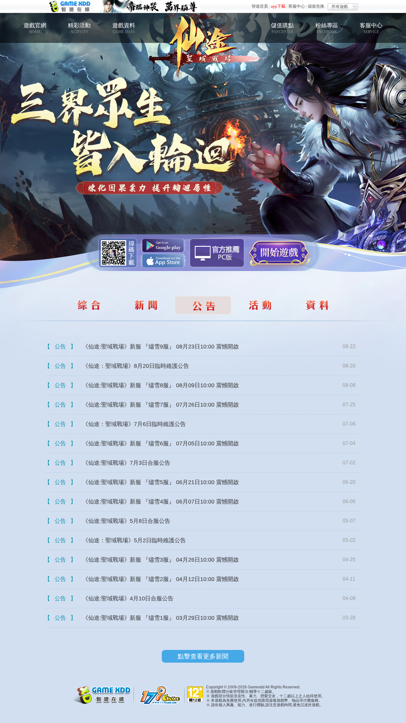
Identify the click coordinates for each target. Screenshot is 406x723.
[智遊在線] (104, 694)
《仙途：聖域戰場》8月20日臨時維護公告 (135, 366)
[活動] (260, 305)
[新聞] (145, 305)
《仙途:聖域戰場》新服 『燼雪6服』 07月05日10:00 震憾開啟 (160, 443)
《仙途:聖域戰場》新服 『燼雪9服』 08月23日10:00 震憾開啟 (160, 346)
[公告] (88, 305)
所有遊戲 (339, 6)
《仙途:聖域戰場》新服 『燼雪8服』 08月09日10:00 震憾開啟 (160, 385)
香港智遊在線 (71, 6)
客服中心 (296, 6)
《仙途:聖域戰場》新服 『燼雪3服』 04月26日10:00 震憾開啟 (160, 560)
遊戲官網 (34, 28)
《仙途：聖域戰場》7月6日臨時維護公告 (134, 424)
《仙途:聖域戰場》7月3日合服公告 (126, 463)
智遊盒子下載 (217, 253)
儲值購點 (282, 28)
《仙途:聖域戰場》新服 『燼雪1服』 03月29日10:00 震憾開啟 (160, 618)
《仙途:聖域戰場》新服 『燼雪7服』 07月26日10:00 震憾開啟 (160, 405)
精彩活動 (79, 28)
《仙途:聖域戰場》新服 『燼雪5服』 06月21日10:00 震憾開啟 (160, 482)
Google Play (163, 245)
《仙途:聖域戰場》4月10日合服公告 (128, 598)
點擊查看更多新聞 (203, 656)
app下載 (278, 6)
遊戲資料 (123, 28)
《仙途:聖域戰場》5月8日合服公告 (126, 521)
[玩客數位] (161, 694)
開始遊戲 (279, 252)
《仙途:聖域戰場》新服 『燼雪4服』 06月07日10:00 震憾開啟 (160, 501)
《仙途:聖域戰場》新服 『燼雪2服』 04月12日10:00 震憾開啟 (160, 579)
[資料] (317, 305)
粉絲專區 (326, 28)
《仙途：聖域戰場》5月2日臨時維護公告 (134, 540)
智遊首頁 (260, 6)
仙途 (203, 41)
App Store (163, 260)
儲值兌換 (316, 6)
